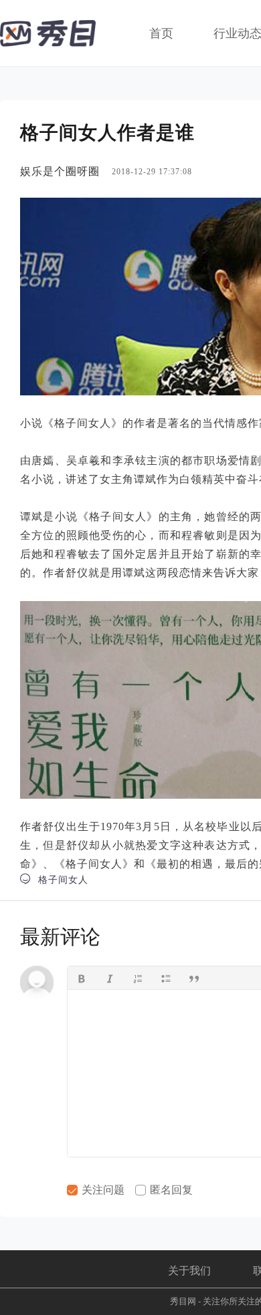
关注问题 (101, 1189)
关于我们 (189, 1270)
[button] (82, 977)
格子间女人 (54, 879)
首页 (161, 33)
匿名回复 (170, 1189)
